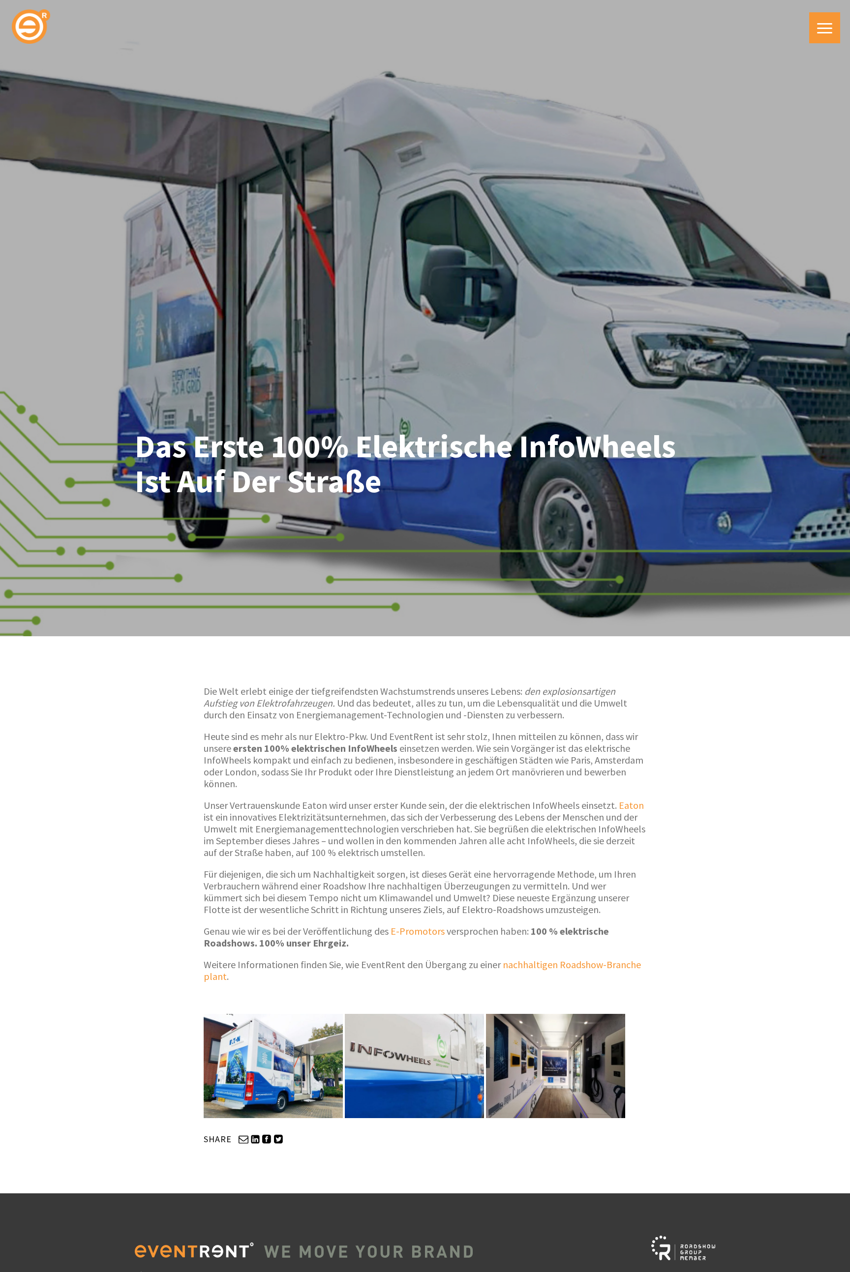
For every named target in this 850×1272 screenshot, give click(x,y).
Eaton (631, 805)
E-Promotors (418, 931)
